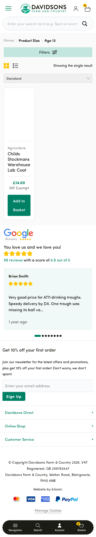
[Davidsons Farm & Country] (43, 8)
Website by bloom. (48, 489)
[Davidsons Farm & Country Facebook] (40, 454)
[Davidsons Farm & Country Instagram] (56, 454)
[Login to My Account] (76, 8)
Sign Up (14, 396)
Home (9, 40)
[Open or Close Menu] (8, 8)
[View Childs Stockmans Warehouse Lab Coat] (19, 112)
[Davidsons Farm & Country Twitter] (48, 454)
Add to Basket (19, 205)
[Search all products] (85, 23)
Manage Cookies (48, 510)
